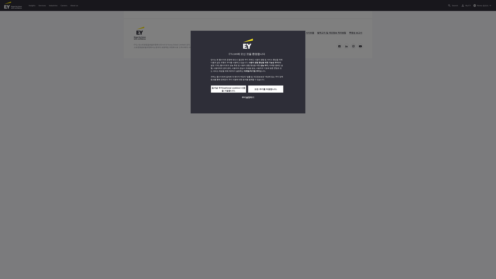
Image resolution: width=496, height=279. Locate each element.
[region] (248, 72)
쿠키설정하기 (248, 97)
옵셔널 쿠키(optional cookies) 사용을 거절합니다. (228, 89)
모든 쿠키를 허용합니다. (265, 89)
